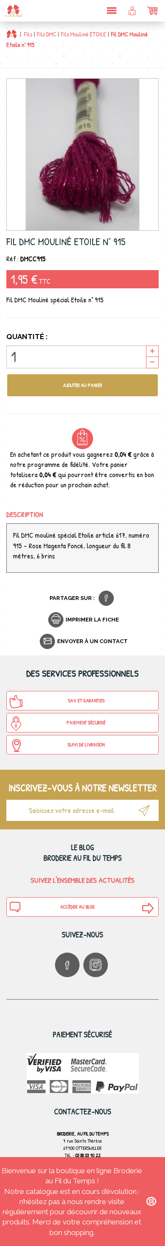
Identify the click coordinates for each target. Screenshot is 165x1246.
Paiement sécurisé (86, 722)
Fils (28, 34)
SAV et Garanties (86, 700)
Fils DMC (46, 34)
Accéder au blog (77, 906)
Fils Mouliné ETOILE (83, 34)
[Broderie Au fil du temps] (12, 10)
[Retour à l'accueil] (11, 34)
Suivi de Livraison (86, 744)
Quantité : (27, 336)
